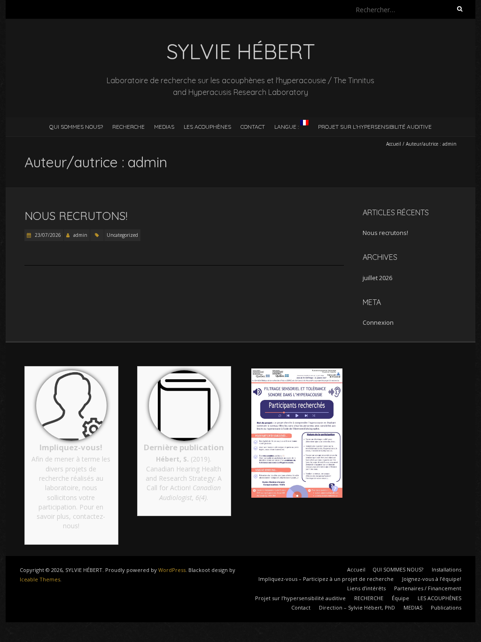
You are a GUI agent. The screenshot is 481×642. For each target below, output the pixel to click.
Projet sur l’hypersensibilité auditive (375, 126)
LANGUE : (287, 126)
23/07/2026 (47, 235)
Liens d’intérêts (366, 588)
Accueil (393, 144)
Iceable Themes (40, 579)
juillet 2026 (377, 278)
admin (80, 235)
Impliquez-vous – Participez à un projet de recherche (326, 578)
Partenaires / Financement (427, 588)
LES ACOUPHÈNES (207, 126)
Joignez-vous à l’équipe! (431, 578)
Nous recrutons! (75, 216)
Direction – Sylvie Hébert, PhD (357, 607)
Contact (300, 607)
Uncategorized (122, 235)
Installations (446, 569)
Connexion (378, 322)
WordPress (172, 569)
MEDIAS (164, 126)
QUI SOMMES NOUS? (76, 126)
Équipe (400, 598)
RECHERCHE (128, 126)
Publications (446, 607)
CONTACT (252, 126)
